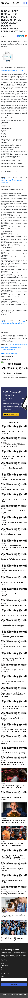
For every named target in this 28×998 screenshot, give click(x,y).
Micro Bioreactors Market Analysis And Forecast (12, 70)
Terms (2, 963)
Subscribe (14, 984)
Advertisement (5, 967)
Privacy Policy (4, 965)
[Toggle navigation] (25, 3)
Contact (3, 970)
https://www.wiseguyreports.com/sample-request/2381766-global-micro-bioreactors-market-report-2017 (12, 180)
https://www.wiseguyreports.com (9, 353)
